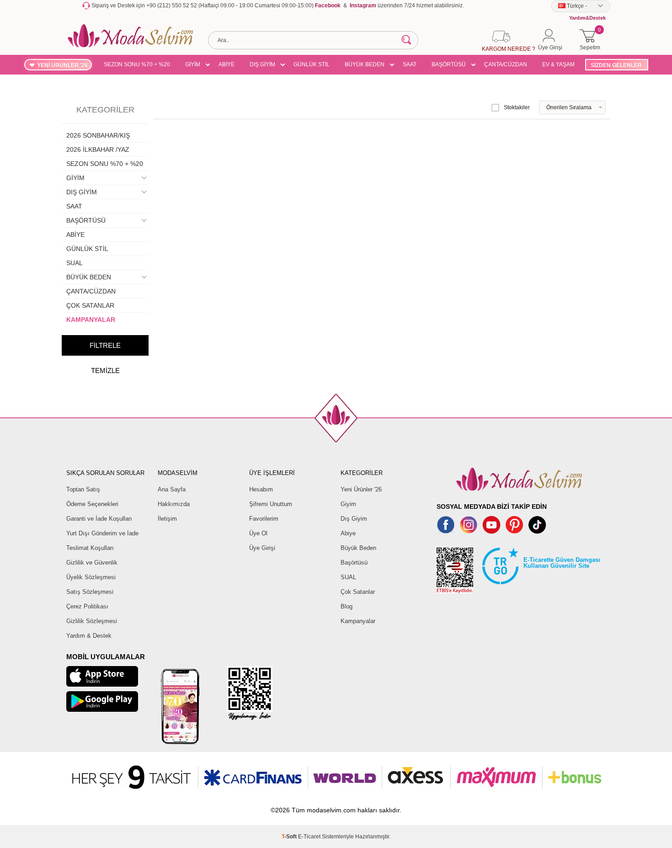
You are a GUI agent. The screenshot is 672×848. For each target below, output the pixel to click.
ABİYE (227, 64)
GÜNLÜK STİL (311, 64)
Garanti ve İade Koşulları (99, 518)
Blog (346, 606)
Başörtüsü (354, 562)
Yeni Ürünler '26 (361, 489)
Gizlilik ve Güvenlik (91, 562)
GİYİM (192, 64)
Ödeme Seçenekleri (92, 504)
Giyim (348, 504)
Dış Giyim (354, 518)
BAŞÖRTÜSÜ (449, 64)
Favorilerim (263, 518)
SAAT (409, 64)
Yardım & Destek (89, 635)
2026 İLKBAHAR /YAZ (97, 149)
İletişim (167, 518)
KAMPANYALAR (90, 319)
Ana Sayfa (172, 489)
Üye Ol (258, 533)
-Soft (290, 836)
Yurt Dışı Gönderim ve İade (102, 533)
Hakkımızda (174, 504)
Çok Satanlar (358, 591)
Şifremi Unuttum (270, 504)
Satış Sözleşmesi (89, 591)
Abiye (348, 533)
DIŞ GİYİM (262, 64)
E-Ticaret (309, 836)
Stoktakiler (517, 107)
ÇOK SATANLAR (90, 305)
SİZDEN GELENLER (616, 65)
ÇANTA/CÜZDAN (505, 64)
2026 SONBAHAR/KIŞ (98, 135)
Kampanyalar (358, 621)
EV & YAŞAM (558, 64)
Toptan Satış (83, 489)
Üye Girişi (262, 547)
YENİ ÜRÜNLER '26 (62, 65)
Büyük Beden (358, 547)
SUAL (74, 263)
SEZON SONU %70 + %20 (137, 64)
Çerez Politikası (87, 606)
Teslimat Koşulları (90, 547)
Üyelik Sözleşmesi (91, 577)
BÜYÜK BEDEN (364, 64)
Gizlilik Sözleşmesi (91, 621)
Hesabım (261, 489)
